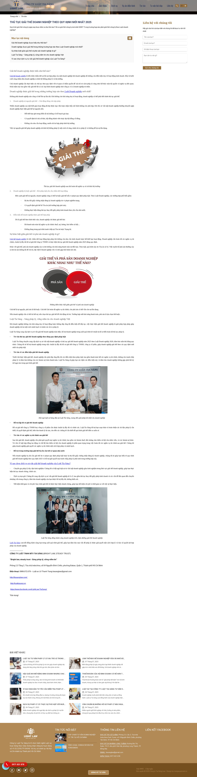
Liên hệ (170, 5)
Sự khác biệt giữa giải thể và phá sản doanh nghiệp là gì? (34, 51)
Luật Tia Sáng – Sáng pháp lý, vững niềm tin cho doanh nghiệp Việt (38, 55)
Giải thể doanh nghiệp (18, 76)
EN (185, 6)
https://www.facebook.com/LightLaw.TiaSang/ (28, 589)
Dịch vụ (114, 5)
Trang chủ (90, 5)
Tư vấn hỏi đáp (156, 5)
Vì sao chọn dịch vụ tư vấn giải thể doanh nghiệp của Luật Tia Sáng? (38, 59)
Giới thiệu (103, 5)
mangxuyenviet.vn (180, 771)
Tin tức (143, 5)
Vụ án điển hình (128, 5)
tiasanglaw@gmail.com (114, 752)
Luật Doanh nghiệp (73, 91)
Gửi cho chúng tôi (152, 68)
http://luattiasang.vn (18, 583)
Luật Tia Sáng (15, 543)
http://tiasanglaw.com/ (19, 577)
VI (181, 6)
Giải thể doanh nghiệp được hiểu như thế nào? (29, 43)
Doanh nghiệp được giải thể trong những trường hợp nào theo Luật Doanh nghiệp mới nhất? (47, 47)
